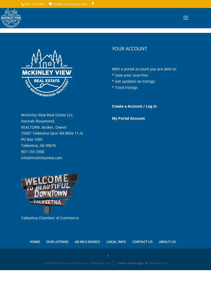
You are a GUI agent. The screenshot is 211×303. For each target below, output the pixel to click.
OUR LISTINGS (57, 241)
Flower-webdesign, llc (133, 263)
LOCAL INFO (116, 241)
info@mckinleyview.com (41, 157)
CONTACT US (142, 241)
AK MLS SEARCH (87, 241)
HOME (35, 241)
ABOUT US (167, 241)
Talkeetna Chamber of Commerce (50, 217)
